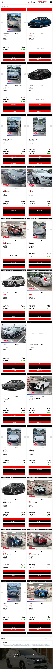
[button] (25, 22)
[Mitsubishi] (2, 2)
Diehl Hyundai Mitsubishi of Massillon (8, 166)
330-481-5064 (42, 1)
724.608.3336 (23, 166)
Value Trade (13, 57)
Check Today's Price (13, 52)
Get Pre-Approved (13, 158)
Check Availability (13, 59)
